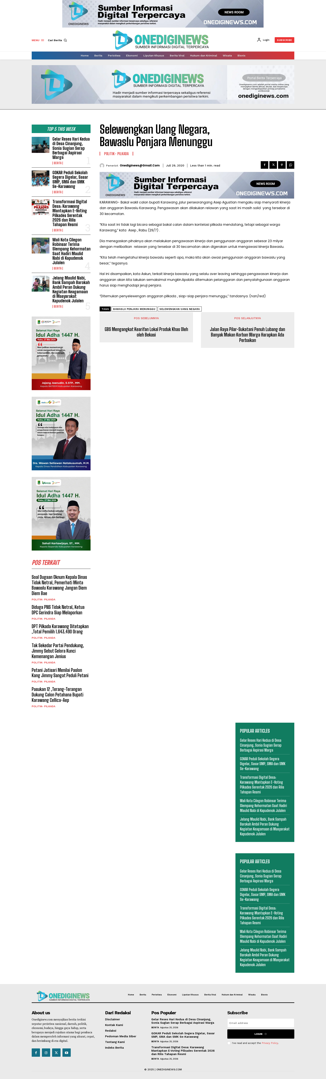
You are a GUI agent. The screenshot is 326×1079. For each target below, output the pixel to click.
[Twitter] (273, 165)
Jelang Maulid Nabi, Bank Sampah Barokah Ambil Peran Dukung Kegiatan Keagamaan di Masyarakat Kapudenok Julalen (71, 289)
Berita (58, 163)
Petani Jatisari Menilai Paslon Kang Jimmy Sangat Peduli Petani (60, 672)
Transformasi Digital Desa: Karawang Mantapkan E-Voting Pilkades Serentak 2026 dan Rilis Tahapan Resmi (69, 213)
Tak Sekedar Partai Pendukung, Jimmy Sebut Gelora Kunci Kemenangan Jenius (58, 651)
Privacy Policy (270, 1043)
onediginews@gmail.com (140, 165)
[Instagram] (46, 1052)
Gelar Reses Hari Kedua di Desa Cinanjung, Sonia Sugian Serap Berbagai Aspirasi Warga (71, 148)
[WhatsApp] (290, 165)
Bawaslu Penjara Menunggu (134, 309)
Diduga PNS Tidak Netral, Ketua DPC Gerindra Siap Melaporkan (58, 609)
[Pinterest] (282, 165)
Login (258, 1034)
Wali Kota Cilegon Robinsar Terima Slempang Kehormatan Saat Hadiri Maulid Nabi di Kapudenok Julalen (71, 251)
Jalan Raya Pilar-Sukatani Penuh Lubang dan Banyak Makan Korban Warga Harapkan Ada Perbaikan (247, 335)
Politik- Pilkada (43, 599)
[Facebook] (264, 165)
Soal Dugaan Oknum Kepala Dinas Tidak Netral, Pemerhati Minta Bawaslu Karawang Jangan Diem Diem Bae (59, 585)
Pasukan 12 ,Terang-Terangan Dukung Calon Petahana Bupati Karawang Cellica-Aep (57, 694)
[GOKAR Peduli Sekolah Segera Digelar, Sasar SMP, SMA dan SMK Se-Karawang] (40, 178)
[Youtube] (66, 1052)
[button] (58, 40)
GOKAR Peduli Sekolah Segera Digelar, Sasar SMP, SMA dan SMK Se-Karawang (70, 179)
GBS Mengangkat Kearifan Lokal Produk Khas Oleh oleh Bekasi (146, 332)
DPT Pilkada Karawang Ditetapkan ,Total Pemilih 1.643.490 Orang (60, 629)
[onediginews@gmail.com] (103, 165)
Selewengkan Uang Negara (179, 309)
